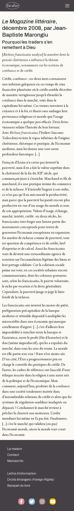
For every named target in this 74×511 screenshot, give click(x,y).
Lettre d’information (21, 473)
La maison (14, 449)
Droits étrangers (30, 479)
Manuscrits (15, 461)
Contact (13, 455)
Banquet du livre (18, 485)
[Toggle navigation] (67, 5)
